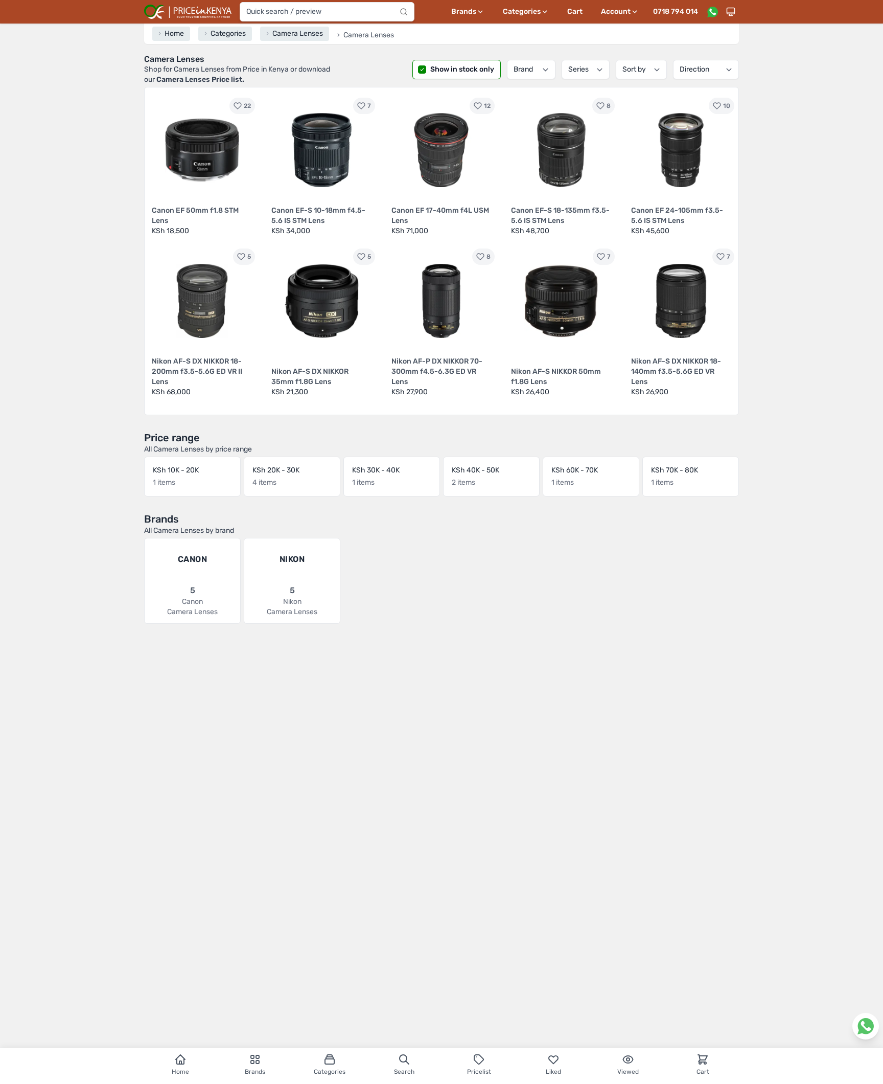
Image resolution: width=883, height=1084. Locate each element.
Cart (575, 11)
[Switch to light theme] (731, 12)
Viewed (628, 1071)
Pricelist (479, 1071)
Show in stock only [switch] (462, 69)
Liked (553, 1071)
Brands (255, 1071)
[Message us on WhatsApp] (712, 12)
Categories (329, 1071)
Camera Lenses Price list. (200, 79)
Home (180, 1071)
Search (404, 1071)
